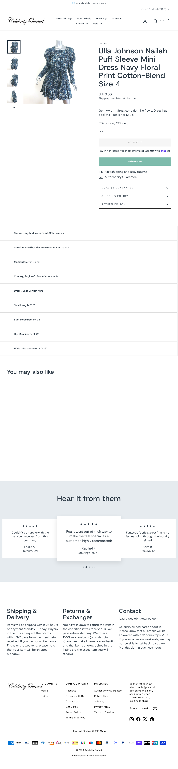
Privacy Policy (102, 707)
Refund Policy (102, 696)
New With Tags (64, 18)
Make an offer (134, 162)
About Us (71, 691)
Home (102, 43)
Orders (44, 696)
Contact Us (72, 701)
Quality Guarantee (118, 188)
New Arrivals (84, 18)
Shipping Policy (115, 196)
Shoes (115, 18)
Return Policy (113, 204)
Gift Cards (72, 707)
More (96, 23)
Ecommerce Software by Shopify (89, 755)
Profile (44, 691)
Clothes (80, 23)
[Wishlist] (162, 21)
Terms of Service (75, 717)
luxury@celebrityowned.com (139, 619)
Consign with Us (75, 696)
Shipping (104, 98)
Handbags (101, 18)
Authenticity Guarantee (108, 691)
